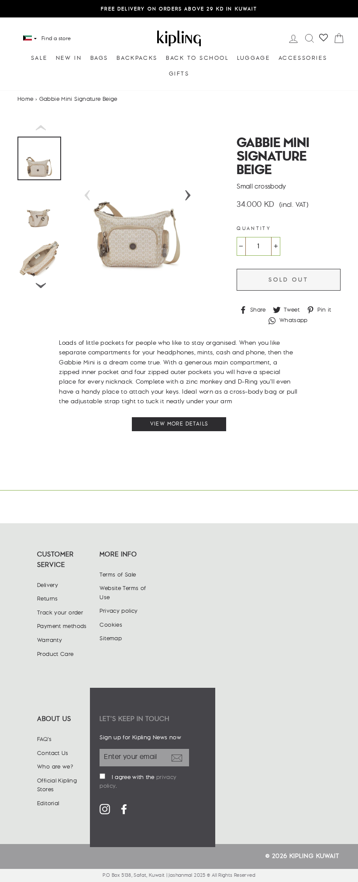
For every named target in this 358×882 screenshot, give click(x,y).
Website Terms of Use (123, 592)
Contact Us (53, 753)
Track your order (60, 612)
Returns (47, 598)
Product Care (55, 654)
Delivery (47, 585)
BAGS (99, 58)
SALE (39, 58)
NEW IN (69, 58)
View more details (179, 424)
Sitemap (111, 638)
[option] (179, 8)
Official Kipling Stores (57, 785)
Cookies (111, 625)
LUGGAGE (253, 58)
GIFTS (179, 73)
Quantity (254, 228)
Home (25, 99)
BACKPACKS (137, 58)
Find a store (56, 38)
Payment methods (62, 626)
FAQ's (44, 739)
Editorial (48, 803)
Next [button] (187, 192)
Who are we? (55, 766)
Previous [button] (87, 192)
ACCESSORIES (303, 58)
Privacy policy (119, 611)
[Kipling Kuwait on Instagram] (105, 808)
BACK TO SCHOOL (197, 58)
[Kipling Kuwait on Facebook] (124, 808)
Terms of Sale (118, 574)
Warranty (49, 640)
